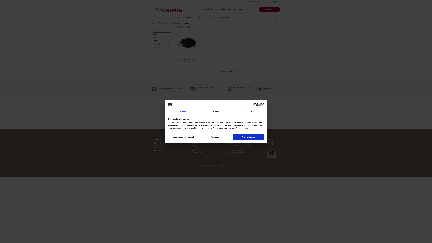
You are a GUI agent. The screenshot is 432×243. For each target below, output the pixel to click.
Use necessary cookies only (184, 137)
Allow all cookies (248, 137)
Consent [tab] (182, 112)
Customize (214, 137)
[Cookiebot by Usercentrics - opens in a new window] (254, 104)
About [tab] (249, 112)
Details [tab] (216, 112)
